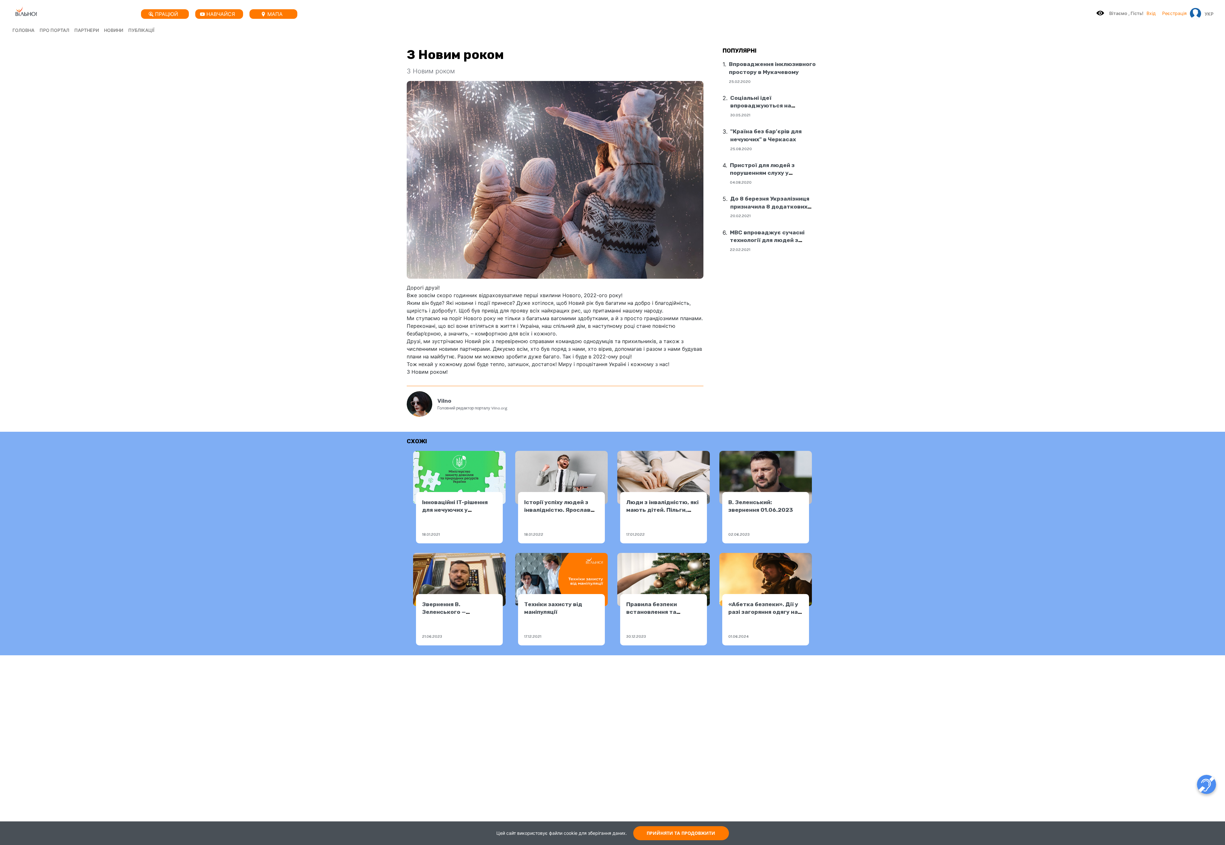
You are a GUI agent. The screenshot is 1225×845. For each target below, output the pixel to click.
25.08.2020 (741, 148)
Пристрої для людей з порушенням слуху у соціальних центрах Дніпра (770, 173)
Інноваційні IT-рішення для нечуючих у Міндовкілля (455, 510)
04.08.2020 (741, 182)
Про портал (54, 30)
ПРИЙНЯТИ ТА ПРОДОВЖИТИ (681, 833)
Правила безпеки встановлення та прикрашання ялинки (657, 612)
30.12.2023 (636, 636)
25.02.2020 (740, 81)
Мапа (275, 14)
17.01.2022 (635, 534)
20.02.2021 (740, 215)
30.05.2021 (740, 115)
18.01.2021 (431, 534)
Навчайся (220, 14)
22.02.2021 (740, 249)
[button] (1207, 14)
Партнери (86, 30)
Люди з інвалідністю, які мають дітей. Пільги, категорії (662, 510)
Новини (113, 30)
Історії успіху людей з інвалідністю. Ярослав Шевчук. (557, 510)
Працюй (166, 14)
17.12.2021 (532, 636)
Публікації (141, 30)
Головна (23, 30)
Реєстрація (1174, 13)
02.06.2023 (739, 534)
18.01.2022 (533, 534)
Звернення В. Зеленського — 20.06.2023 (444, 612)
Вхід (1151, 13)
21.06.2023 (432, 636)
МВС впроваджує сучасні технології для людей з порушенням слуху (767, 240)
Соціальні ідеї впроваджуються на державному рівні (760, 106)
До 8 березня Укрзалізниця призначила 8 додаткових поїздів (769, 206)
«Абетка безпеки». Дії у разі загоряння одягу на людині (763, 612)
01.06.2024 (738, 636)
